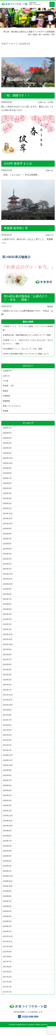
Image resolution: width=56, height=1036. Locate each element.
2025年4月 (7, 493)
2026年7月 (7, 428)
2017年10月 (8, 946)
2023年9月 (7, 589)
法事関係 (6, 396)
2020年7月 (7, 780)
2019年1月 (7, 871)
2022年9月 (7, 649)
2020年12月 (8, 755)
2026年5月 (7, 438)
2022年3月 (7, 680)
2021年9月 (7, 710)
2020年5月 (7, 790)
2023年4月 (7, 614)
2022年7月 (7, 659)
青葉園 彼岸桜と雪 (16, 228)
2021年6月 (7, 725)
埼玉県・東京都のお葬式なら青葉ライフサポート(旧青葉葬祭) (14, 5)
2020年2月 (7, 805)
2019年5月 (7, 851)
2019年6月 (7, 846)
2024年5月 (7, 549)
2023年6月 (7, 604)
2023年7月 (7, 599)
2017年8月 (7, 957)
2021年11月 (7, 700)
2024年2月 (7, 564)
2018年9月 (7, 891)
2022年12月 (8, 634)
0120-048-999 (30, 1016)
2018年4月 (7, 916)
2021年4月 (7, 735)
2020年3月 (7, 800)
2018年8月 (7, 896)
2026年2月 (7, 453)
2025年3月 (7, 498)
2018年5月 (7, 911)
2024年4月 (7, 554)
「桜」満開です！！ (17, 95)
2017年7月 (7, 962)
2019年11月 (7, 821)
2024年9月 (7, 529)
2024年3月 (7, 559)
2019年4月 (7, 856)
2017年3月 (7, 982)
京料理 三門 (8, 386)
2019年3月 (7, 861)
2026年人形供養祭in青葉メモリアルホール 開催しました (26, 354)
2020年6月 (7, 785)
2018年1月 (7, 931)
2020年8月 (7, 775)
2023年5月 (7, 609)
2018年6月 (7, 906)
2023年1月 (7, 629)
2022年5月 (7, 670)
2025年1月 (7, 508)
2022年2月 (7, 685)
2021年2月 (7, 745)
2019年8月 (7, 836)
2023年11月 (7, 579)
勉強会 (50, 306)
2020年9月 (7, 770)
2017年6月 (7, 967)
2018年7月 (7, 901)
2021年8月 (7, 715)
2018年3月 (7, 921)
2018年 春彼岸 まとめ (18, 163)
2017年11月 (7, 941)
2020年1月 (7, 811)
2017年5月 (7, 972)
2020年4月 (7, 795)
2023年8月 (7, 594)
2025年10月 (8, 463)
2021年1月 (7, 750)
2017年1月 (7, 992)
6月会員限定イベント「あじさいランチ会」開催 (22, 349)
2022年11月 (7, 639)
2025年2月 (7, 503)
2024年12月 (8, 513)
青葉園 (5, 411)
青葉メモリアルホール (12, 406)
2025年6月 (7, 483)
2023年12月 (8, 574)
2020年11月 (7, 760)
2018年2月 (7, 926)
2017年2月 (7, 987)
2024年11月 (7, 518)
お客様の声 (7, 371)
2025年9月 (7, 468)
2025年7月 (7, 478)
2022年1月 (7, 690)
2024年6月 (7, 544)
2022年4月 (7, 674)
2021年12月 (8, 695)
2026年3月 (7, 448)
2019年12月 (8, 816)
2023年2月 (7, 624)
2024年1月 (7, 569)
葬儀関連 (6, 401)
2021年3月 (7, 740)
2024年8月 (7, 534)
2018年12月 (8, 876)
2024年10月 (8, 524)
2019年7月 (7, 841)
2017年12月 (8, 936)
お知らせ (42, 102)
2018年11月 (7, 881)
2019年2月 (7, 866)
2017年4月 (7, 977)
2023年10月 (8, 584)
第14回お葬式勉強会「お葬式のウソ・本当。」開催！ (26, 298)
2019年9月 (7, 831)
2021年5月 (7, 730)
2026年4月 (7, 443)
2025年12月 (8, 458)
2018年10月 (8, 886)
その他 (50, 102)
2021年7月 (7, 720)
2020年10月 (8, 765)
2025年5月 (7, 488)
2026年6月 (7, 433)
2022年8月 (7, 654)
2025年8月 (7, 473)
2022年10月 (8, 644)
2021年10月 (8, 705)
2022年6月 (7, 664)
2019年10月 (8, 826)
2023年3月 (7, 619)
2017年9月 (7, 952)
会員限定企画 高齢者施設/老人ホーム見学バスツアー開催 (27, 335)
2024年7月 (7, 539)
